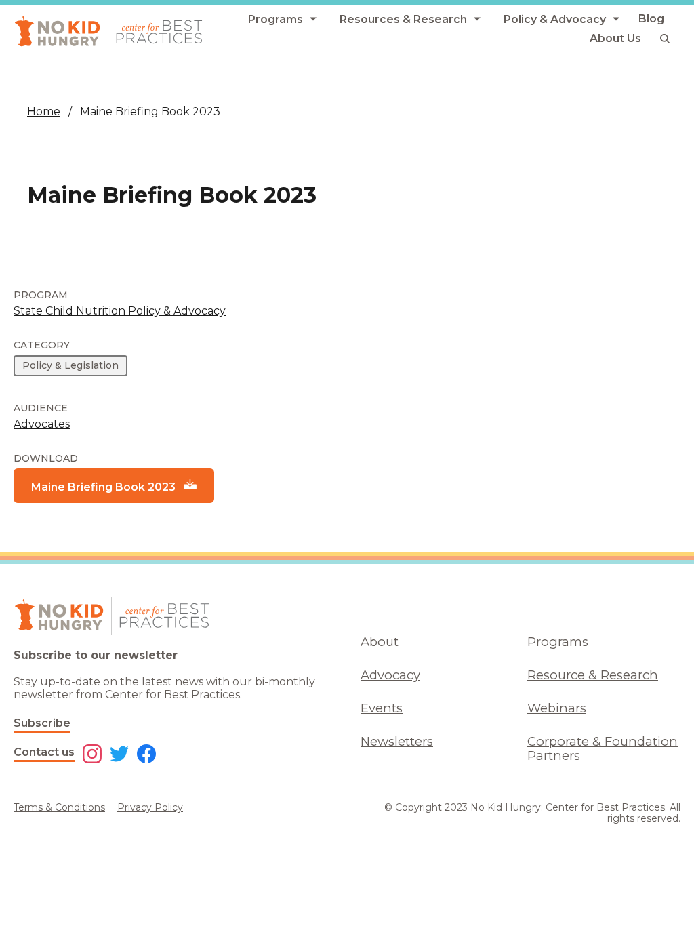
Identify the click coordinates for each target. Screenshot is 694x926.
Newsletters (397, 741)
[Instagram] (92, 755)
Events (382, 708)
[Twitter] (119, 755)
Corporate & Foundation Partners (602, 748)
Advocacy (390, 675)
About (380, 641)
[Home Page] (108, 32)
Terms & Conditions (59, 807)
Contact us (44, 752)
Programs (557, 641)
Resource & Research (592, 675)
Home (43, 111)
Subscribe (42, 723)
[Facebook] (146, 755)
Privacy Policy (150, 807)
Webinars (556, 708)
